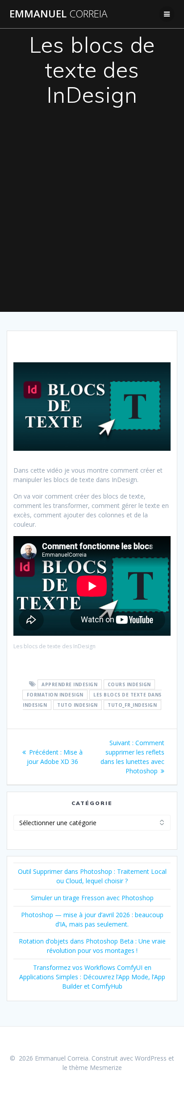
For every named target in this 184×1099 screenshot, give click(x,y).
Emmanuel (58, 14)
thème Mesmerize (95, 1067)
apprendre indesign (69, 684)
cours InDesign (129, 684)
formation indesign (55, 695)
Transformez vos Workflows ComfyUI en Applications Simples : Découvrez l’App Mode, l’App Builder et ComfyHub (92, 976)
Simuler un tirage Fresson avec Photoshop (92, 897)
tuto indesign (77, 705)
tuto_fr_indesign (132, 705)
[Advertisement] (92, 215)
